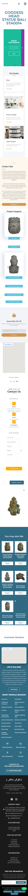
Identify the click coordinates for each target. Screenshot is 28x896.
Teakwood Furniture (4, 703)
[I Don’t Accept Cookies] (26, 891)
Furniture (4, 699)
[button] (5, 48)
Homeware (18, 723)
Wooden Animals (6, 707)
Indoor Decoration (14, 844)
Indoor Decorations (7, 720)
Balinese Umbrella (20, 720)
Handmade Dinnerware (5, 715)
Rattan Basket (19, 707)
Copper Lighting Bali (20, 715)
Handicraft (18, 699)
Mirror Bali (4, 729)
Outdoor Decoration (4, 733)
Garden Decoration (20, 732)
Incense (3, 710)
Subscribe (21, 882)
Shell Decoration (6, 737)
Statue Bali (18, 726)
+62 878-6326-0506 (15, 770)
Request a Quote (17, 482)
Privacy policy (14, 893)
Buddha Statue (6, 726)
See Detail (14, 689)
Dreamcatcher (5, 723)
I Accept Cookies (8, 891)
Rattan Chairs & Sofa (19, 703)
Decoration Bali (19, 729)
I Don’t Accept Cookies (19, 891)
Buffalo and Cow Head (20, 711)
